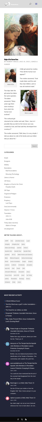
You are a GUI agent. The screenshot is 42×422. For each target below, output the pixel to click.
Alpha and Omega (10, 247)
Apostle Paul (17, 251)
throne (28, 278)
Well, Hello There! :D (27, 383)
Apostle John (8, 251)
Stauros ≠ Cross (9, 210)
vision (19, 282)
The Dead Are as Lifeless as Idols (16, 310)
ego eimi (7, 268)
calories (7, 265)
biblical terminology (27, 258)
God (13, 268)
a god (28, 241)
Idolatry (6, 164)
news (22, 275)
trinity (13, 282)
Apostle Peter (27, 251)
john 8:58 (16, 275)
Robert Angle (12, 61)
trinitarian (7, 282)
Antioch (26, 247)
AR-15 (13, 254)
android (19, 247)
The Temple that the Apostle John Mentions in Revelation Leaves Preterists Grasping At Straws (23, 345)
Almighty (7, 244)
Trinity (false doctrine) (11, 223)
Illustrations (7, 168)
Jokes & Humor (9, 177)
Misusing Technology (12, 174)
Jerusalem (21, 272)
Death (6, 158)
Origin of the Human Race (11, 59)
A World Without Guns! (13, 301)
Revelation (14, 278)
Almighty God (15, 244)
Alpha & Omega (11, 225)
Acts (12, 241)
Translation (7, 213)
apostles (7, 254)
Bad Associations (11, 170)
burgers (30, 261)
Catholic (14, 265)
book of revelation (15, 261)
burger (24, 261)
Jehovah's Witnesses (10, 272)
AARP (6, 241)
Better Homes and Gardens (25, 254)
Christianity (21, 265)
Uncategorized (8, 229)
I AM (23, 268)
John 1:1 (8, 216)
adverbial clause (19, 241)
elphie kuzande (15, 398)
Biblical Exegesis (14, 258)
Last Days (9, 203)
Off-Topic (7, 190)
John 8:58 (9, 219)
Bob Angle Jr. (14, 383)
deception (29, 265)
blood (6, 261)
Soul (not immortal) (10, 206)
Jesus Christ (8, 275)
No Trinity (29, 275)
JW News (7, 181)
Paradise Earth (10, 187)
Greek (18, 268)
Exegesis (7, 161)
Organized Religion (10, 193)
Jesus (28, 272)
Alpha (23, 244)
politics (7, 278)
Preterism (7, 197)
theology (21, 278)
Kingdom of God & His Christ (13, 184)
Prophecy (7, 200)
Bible (6, 258)
